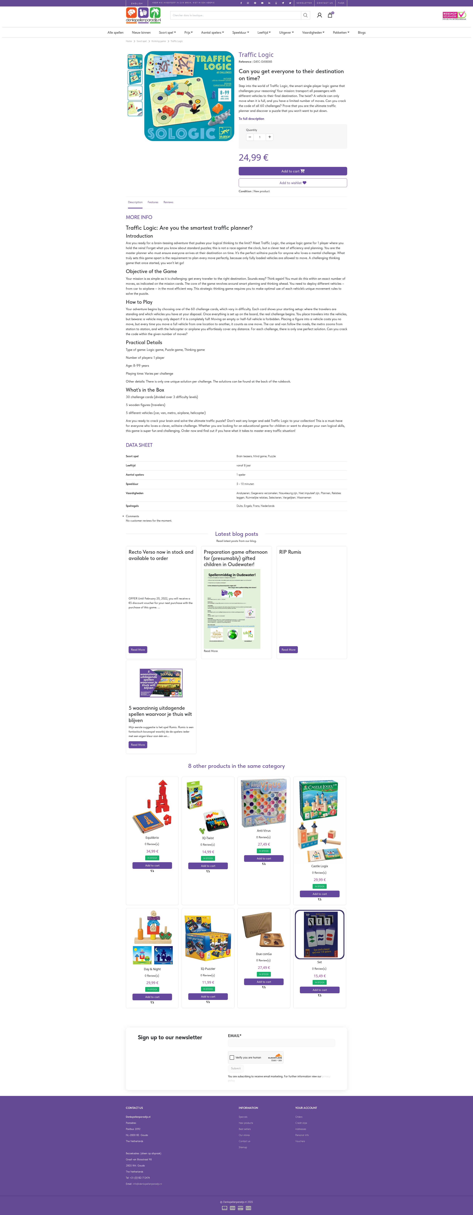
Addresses (300, 1128)
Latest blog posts (236, 533)
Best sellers (245, 1128)
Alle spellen (115, 32)
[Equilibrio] (152, 806)
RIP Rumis (290, 552)
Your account (306, 1108)
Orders (298, 1116)
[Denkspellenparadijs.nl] (143, 15)
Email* (234, 1036)
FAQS (341, 3)
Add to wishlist (291, 183)
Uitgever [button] (285, 32)
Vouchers (300, 1141)
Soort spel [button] (166, 32)
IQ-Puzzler (208, 969)
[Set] (319, 934)
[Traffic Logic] (135, 61)
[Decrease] (250, 137)
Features (153, 202)
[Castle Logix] (319, 820)
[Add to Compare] (152, 871)
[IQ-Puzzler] (208, 937)
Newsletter (304, 3)
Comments (132, 516)
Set (319, 962)
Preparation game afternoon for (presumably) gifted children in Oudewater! (236, 558)
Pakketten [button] (340, 32)
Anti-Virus (264, 831)
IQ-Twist (208, 838)
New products (246, 1122)
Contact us (244, 1141)
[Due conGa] (264, 930)
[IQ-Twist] (208, 806)
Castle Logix (319, 866)
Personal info (302, 1135)
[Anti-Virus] (264, 803)
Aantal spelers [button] (211, 32)
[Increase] (269, 137)
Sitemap (243, 1147)
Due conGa (264, 954)
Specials (243, 1116)
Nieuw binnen (141, 32)
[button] (318, 15)
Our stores (244, 1135)
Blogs (361, 32)
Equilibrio (152, 838)
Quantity (251, 130)
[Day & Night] (152, 938)
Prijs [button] (187, 32)
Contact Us (325, 3)
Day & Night (152, 969)
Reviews (168, 202)
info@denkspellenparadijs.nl (147, 1183)
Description (135, 202)
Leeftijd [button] (263, 32)
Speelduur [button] (239, 32)
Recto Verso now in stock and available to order (161, 555)
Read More (138, 649)
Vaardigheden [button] (312, 32)
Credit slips (301, 1122)
